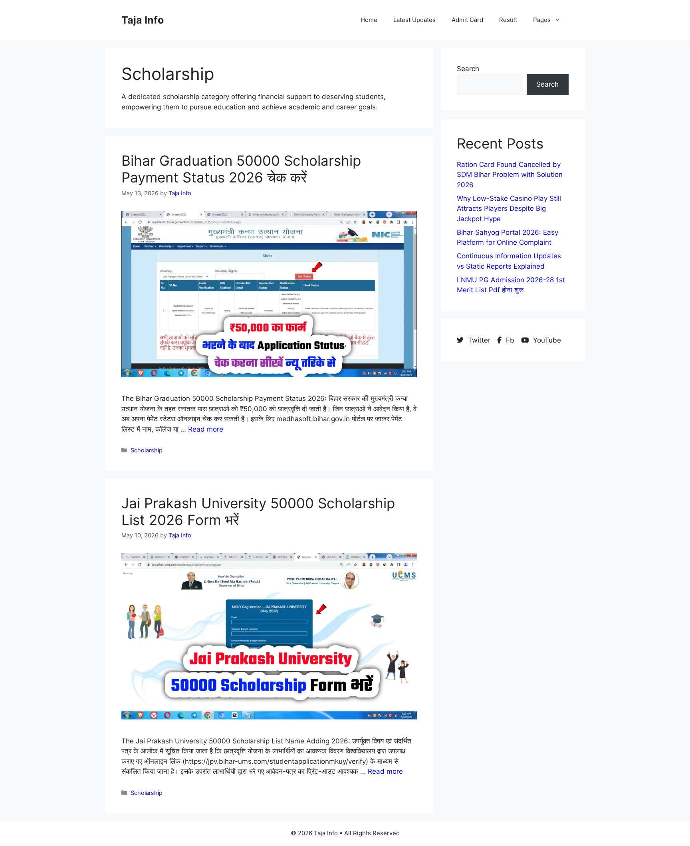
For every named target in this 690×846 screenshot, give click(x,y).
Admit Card (467, 20)
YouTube (546, 340)
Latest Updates (414, 20)
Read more (205, 429)
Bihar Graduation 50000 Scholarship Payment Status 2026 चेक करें (241, 169)
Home (369, 20)
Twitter (479, 340)
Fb (510, 340)
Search (468, 69)
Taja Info (142, 20)
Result (508, 20)
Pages (542, 20)
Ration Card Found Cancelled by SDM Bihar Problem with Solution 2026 (510, 174)
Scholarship (147, 450)
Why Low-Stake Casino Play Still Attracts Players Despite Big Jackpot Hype (509, 208)
